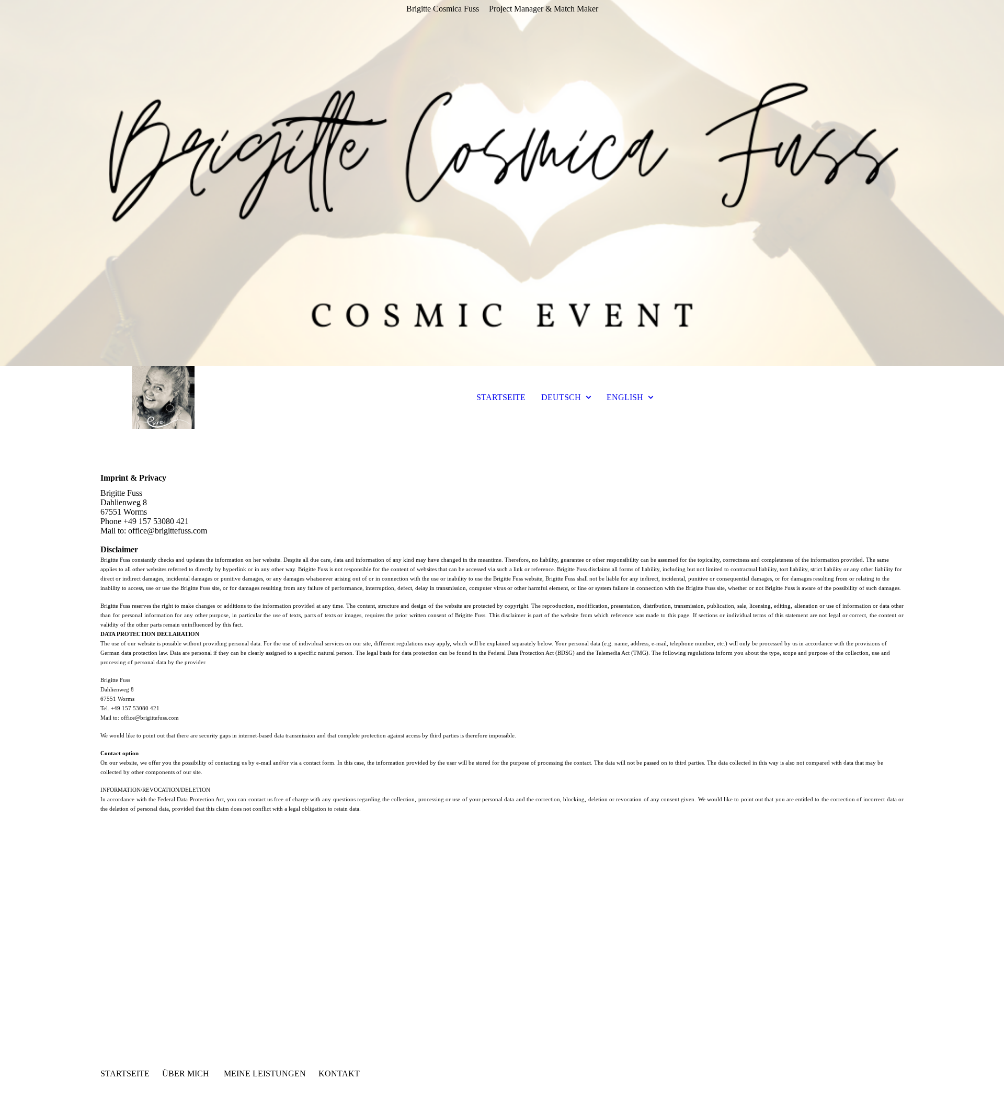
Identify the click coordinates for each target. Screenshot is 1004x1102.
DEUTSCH (561, 397)
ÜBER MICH (185, 1073)
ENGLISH (625, 397)
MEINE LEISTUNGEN (265, 1073)
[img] (502, 183)
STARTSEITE (501, 397)
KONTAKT (339, 1073)
